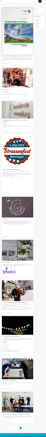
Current (4, 63)
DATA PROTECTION (36, 434)
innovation (37, 28)
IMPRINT (40, 434)
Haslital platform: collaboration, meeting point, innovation (16, 414)
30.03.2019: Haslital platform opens (11, 336)
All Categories (38, 19)
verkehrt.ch (4, 127)
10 (20, 427)
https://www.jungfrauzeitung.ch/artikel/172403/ (11, 351)
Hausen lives (6, 89)
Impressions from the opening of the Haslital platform (15, 302)
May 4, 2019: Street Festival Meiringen (11, 169)
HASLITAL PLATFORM (9, 434)
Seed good (5, 219)
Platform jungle (6, 262)
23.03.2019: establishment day (10, 380)
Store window (4, 97)
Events (6, 63)
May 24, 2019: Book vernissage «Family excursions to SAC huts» (17, 55)
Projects (4, 236)
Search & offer (38, 23)
